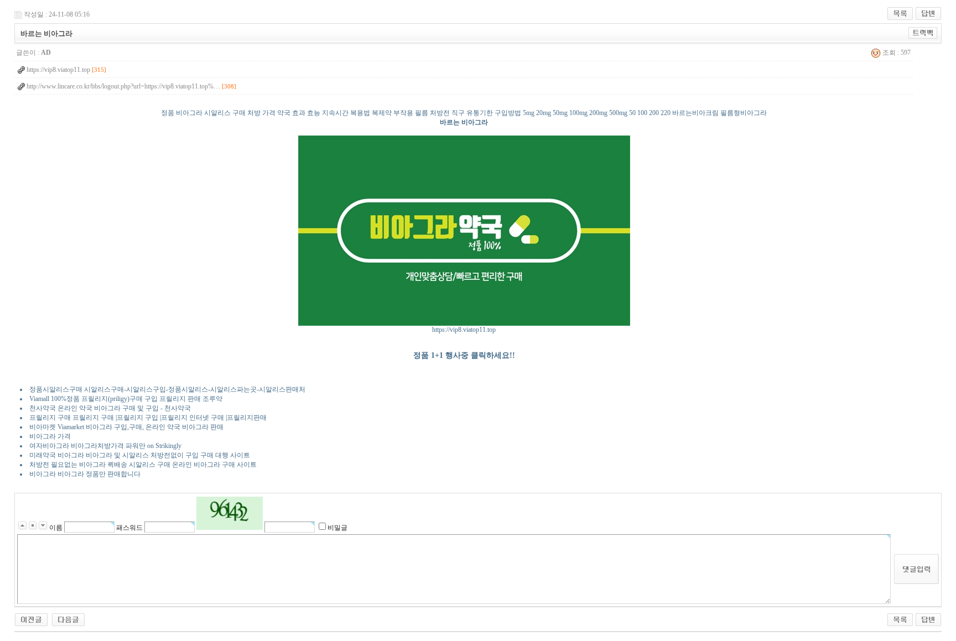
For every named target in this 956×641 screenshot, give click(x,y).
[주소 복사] (923, 33)
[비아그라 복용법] (31, 619)
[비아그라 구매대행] (68, 619)
